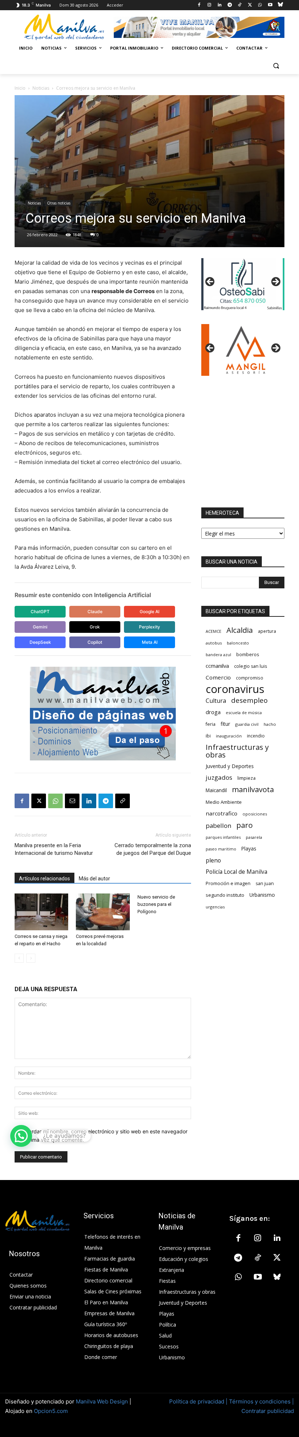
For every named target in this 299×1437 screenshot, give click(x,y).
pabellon (218, 825)
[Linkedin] (219, 5)
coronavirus (235, 689)
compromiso (249, 678)
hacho (270, 724)
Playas (248, 848)
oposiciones (254, 814)
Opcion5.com (51, 1410)
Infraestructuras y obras (237, 751)
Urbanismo (262, 894)
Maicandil (216, 790)
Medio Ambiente (224, 802)
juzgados (219, 777)
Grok (95, 627)
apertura (267, 631)
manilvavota (253, 789)
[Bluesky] (280, 5)
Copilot (95, 642)
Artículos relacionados (44, 878)
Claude (95, 611)
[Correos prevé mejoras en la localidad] (102, 911)
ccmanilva (217, 665)
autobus (214, 643)
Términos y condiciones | (261, 1401)
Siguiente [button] (275, 282)
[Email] (72, 801)
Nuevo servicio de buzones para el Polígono (156, 904)
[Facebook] (199, 5)
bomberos (247, 654)
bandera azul (218, 654)
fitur (225, 723)
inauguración (229, 736)
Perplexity (149, 627)
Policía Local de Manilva (236, 872)
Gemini (40, 627)
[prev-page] (19, 958)
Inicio (20, 88)
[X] (250, 5)
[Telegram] (229, 5)
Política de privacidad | (199, 1401)
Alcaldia (239, 630)
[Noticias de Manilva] (64, 26)
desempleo (249, 700)
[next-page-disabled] (30, 958)
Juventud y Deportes (230, 766)
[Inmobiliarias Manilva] (199, 27)
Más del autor (94, 878)
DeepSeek (40, 642)
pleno (213, 860)
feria (210, 724)
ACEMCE (213, 631)
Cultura (216, 701)
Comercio (218, 677)
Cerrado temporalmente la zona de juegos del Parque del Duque (152, 849)
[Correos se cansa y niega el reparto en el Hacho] (41, 911)
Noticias (40, 88)
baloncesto (238, 643)
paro (244, 825)
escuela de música (244, 712)
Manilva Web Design (102, 1401)
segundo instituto (225, 895)
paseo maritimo (221, 849)
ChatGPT (40, 611)
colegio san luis (250, 666)
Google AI (149, 611)
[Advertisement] (242, 441)
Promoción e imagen (228, 883)
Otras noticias (58, 203)
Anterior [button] (210, 282)
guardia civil (247, 724)
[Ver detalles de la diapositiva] (242, 284)
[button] (275, 65)
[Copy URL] (122, 801)
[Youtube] (270, 5)
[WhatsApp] (260, 5)
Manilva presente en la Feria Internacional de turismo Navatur (54, 849)
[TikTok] (240, 5)
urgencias (215, 907)
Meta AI (150, 642)
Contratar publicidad (267, 1410)
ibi (208, 736)
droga (213, 712)
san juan (265, 883)
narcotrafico (221, 813)
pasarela (254, 837)
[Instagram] (209, 5)
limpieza (246, 778)
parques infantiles (223, 837)
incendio (256, 736)
